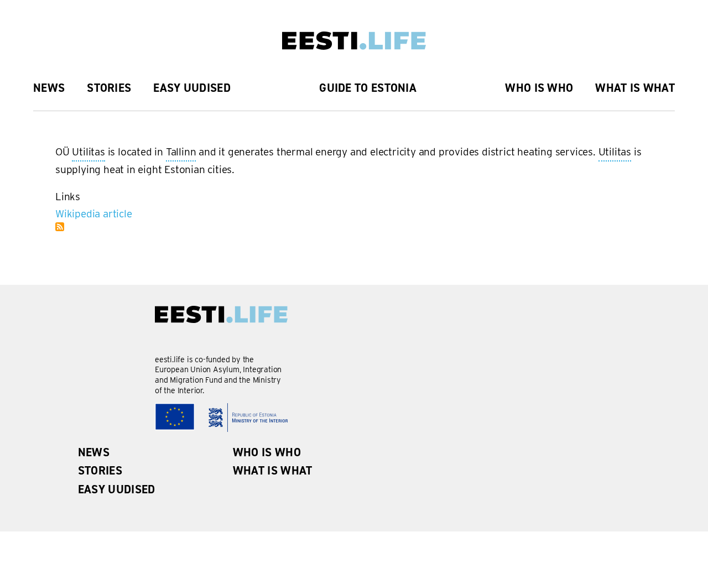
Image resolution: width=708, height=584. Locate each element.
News (49, 88)
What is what (635, 88)
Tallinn (181, 153)
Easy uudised (192, 88)
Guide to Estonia (368, 88)
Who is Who (539, 88)
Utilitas (88, 153)
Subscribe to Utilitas (59, 226)
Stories (109, 88)
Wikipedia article (93, 213)
